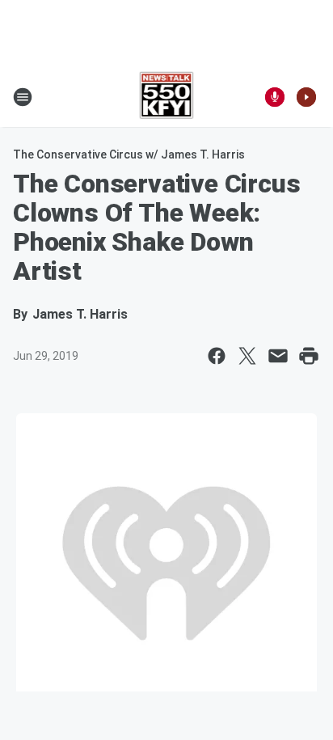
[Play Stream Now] (306, 97)
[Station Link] (167, 97)
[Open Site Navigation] (22, 97)
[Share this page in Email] (278, 356)
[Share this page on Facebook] (216, 356)
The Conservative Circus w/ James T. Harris (129, 154)
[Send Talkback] (275, 97)
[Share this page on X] (247, 356)
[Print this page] (308, 356)
